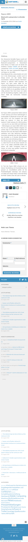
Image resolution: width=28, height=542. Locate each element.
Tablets (3, 513)
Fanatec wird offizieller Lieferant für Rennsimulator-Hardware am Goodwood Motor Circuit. (13, 305)
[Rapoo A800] (14, 107)
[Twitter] (23, 279)
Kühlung (17, 494)
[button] (7, 187)
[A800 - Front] (14, 161)
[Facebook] (20, 279)
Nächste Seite (18, 183)
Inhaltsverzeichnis (9, 27)
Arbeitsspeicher (11, 485)
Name (5, 258)
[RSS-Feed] (25, 279)
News (11, 500)
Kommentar (7, 243)
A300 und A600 (13, 68)
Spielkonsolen (20, 511)
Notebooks (17, 500)
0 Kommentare (22, 9)
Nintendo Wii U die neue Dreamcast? (16, 354)
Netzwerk (4, 500)
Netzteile (21, 498)
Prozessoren (6, 507)
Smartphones (6, 509)
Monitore (4, 498)
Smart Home (21, 507)
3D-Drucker (3, 485)
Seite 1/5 (6, 180)
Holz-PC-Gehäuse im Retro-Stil (14, 360)
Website (5, 266)
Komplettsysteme (7, 494)
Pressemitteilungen (11, 504)
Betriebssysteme (21, 485)
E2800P (15, 66)
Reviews (11, 7)
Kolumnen (13, 492)
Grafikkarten (6, 492)
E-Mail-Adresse (19, 259)
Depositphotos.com (14, 532)
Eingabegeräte (6, 487)
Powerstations (5, 502)
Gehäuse (15, 489)
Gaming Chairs (8, 489)
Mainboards (5, 496)
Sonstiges (11, 511)
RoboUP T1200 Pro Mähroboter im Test (17, 372)
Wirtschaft (10, 513)
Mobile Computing (18, 496)
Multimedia (4, 7)
